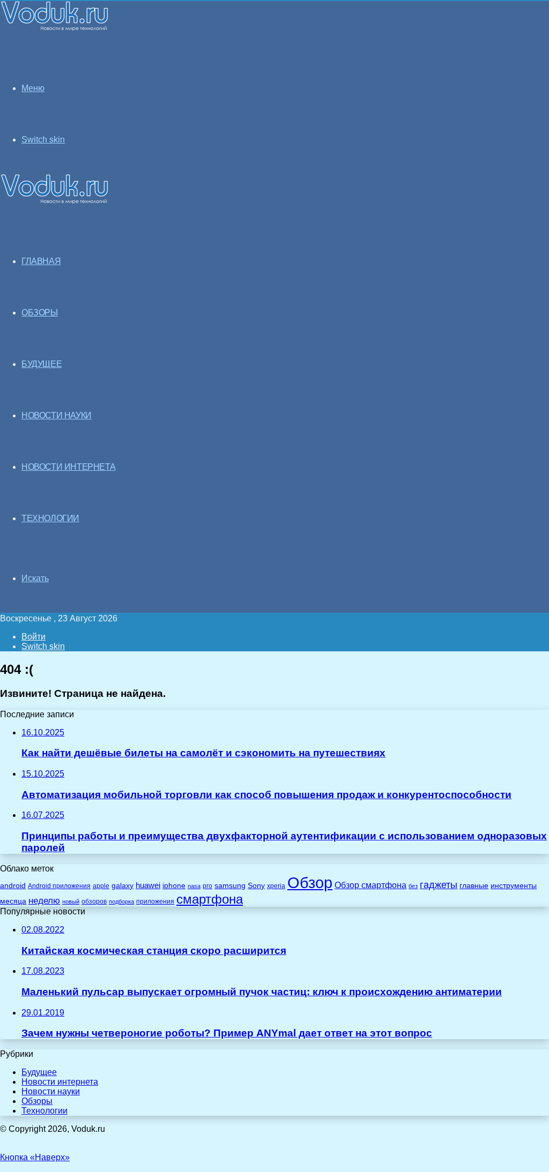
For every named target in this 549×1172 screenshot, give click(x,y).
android (13, 886)
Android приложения (59, 885)
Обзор (309, 882)
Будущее (39, 1072)
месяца (13, 901)
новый (70, 901)
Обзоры (37, 1101)
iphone (174, 886)
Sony (256, 885)
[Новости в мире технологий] (54, 28)
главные (473, 886)
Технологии (44, 1110)
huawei (148, 885)
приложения (155, 901)
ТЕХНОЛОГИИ (50, 518)
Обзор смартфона (370, 885)
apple (101, 885)
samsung (230, 886)
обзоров (94, 901)
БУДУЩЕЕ (41, 364)
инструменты (514, 886)
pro (207, 886)
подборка (121, 901)
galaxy (122, 886)
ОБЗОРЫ (39, 312)
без (413, 886)
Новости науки (50, 1091)
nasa (194, 886)
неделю (44, 900)
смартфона (209, 899)
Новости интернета (68, 466)
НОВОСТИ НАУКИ (56, 415)
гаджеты (438, 885)
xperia (276, 886)
